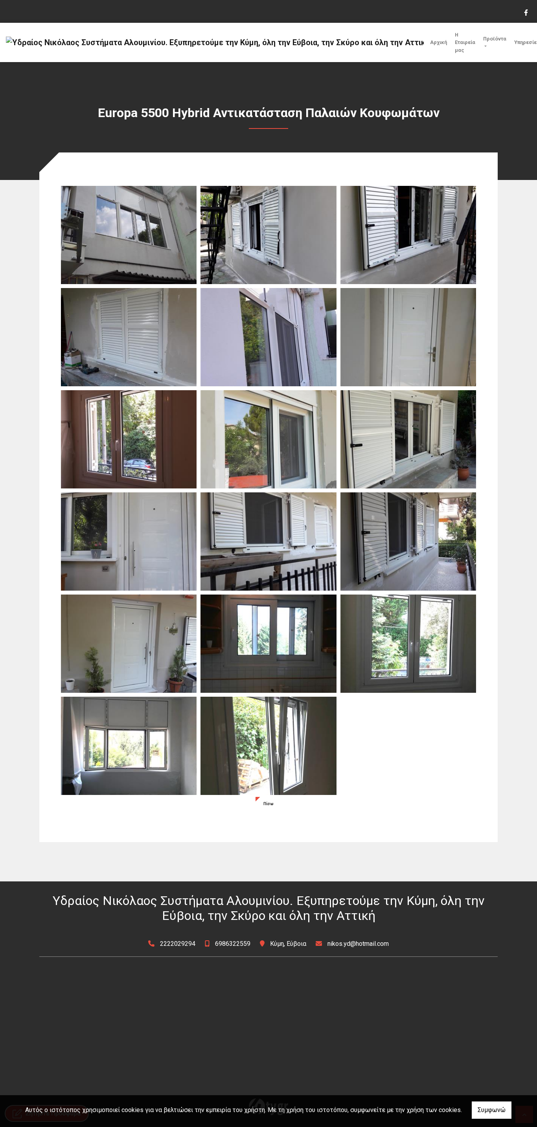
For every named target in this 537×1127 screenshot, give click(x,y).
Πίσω (268, 804)
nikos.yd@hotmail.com (358, 943)
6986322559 (232, 943)
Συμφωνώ (492, 1110)
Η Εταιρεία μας (465, 42)
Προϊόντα (494, 39)
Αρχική (438, 42)
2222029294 (177, 943)
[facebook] (525, 12)
